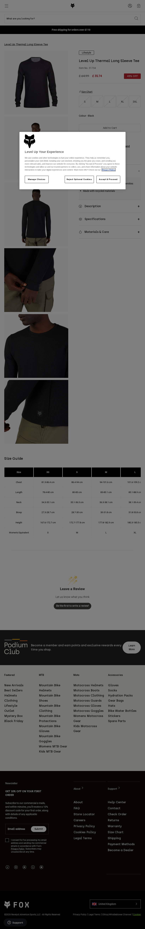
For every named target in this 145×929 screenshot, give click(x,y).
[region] (72, 160)
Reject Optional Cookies (79, 179)
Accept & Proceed (108, 179)
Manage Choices (36, 179)
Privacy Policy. (108, 170)
